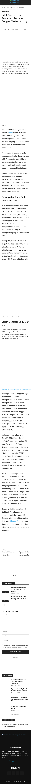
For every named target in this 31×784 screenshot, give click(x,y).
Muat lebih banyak (15, 714)
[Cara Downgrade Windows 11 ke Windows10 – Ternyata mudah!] (6, 599)
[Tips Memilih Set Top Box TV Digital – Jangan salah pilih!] (6, 691)
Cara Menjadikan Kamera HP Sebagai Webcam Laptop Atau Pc (19, 699)
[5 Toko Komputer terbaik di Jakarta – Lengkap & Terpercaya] (6, 682)
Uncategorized (11, 7)
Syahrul (7, 29)
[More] (25, 33)
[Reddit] (22, 773)
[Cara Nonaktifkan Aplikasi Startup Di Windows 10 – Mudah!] (6, 590)
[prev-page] (3, 605)
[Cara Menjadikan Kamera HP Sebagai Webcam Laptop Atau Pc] (6, 699)
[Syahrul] (3, 29)
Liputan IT (14, 521)
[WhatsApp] (20, 33)
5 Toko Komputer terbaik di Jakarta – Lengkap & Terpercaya (18, 681)
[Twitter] (13, 33)
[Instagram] (17, 773)
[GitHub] (13, 773)
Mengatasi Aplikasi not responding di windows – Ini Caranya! (8, 553)
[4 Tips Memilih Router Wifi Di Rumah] (6, 709)
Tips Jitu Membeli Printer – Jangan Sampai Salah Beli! (24, 553)
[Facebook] (9, 33)
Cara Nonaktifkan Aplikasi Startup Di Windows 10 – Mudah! (18, 589)
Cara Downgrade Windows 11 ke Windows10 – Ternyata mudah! (19, 598)
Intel (11, 132)
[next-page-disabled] (5, 605)
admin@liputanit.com (14, 761)
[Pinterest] (17, 33)
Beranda (4, 7)
